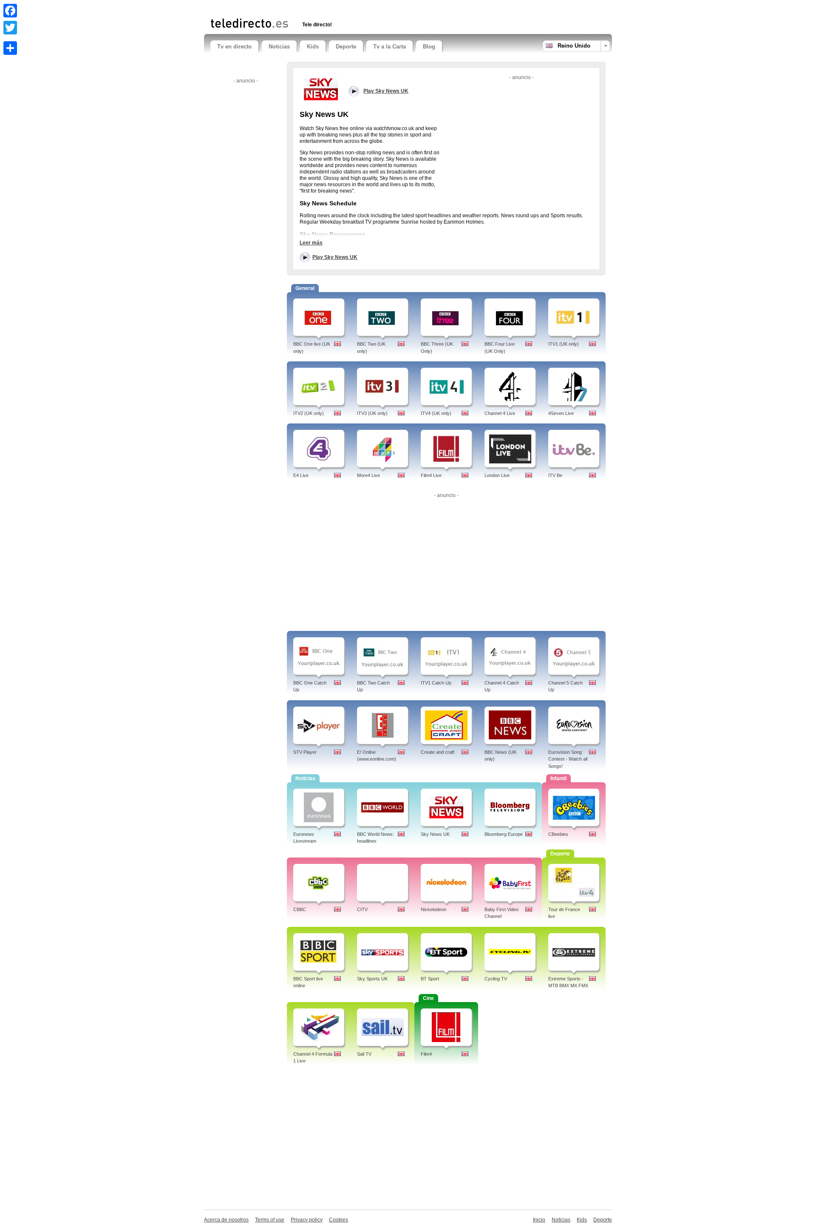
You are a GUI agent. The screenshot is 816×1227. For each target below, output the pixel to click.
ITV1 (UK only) (563, 344)
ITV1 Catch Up (436, 682)
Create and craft (437, 752)
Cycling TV (495, 978)
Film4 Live (431, 475)
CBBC (299, 909)
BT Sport (430, 978)
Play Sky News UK (334, 257)
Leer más (311, 243)
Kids (313, 46)
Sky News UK (435, 834)
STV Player (305, 752)
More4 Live (368, 475)
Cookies (338, 1220)
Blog (429, 46)
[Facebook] (10, 10)
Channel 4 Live (499, 413)
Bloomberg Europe (503, 834)
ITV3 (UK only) (372, 413)
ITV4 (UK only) (436, 413)
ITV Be (555, 475)
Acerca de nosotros (226, 1220)
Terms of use (269, 1220)
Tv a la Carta (389, 46)
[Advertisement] (309, 7)
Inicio (539, 1220)
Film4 (426, 1054)
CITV (362, 909)
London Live (497, 475)
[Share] (10, 48)
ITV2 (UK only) (308, 413)
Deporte (346, 46)
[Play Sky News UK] (321, 89)
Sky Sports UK (372, 978)
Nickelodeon (433, 909)
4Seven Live (561, 413)
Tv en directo (234, 46)
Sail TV (364, 1054)
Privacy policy (307, 1220)
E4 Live (301, 475)
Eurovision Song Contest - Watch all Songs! (567, 759)
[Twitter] (10, 27)
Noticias (279, 46)
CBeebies (558, 834)
